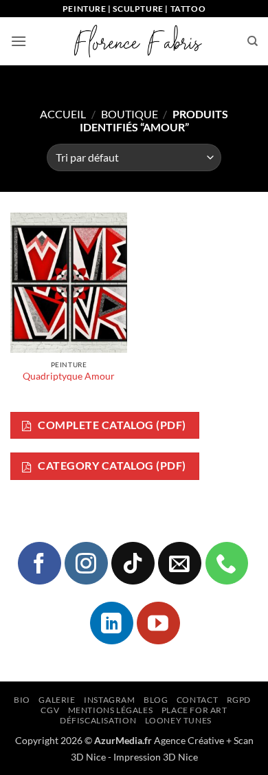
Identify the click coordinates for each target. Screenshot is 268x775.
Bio (22, 700)
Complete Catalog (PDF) (111, 425)
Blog (156, 700)
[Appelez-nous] (226, 563)
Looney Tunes (178, 720)
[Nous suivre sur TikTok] (132, 563)
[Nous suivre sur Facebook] (39, 563)
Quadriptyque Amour (69, 376)
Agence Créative (189, 740)
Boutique (129, 113)
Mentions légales (110, 710)
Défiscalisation (98, 720)
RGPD (239, 700)
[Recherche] (252, 41)
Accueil (63, 113)
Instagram (109, 700)
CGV (50, 710)
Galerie (56, 700)
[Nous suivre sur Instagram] (86, 563)
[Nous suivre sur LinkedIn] (111, 623)
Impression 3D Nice (155, 757)
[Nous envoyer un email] (179, 563)
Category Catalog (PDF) (111, 465)
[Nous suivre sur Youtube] (158, 623)
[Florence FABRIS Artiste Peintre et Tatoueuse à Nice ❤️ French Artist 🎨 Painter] (136, 41)
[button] (18, 41)
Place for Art (194, 710)
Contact (197, 700)
